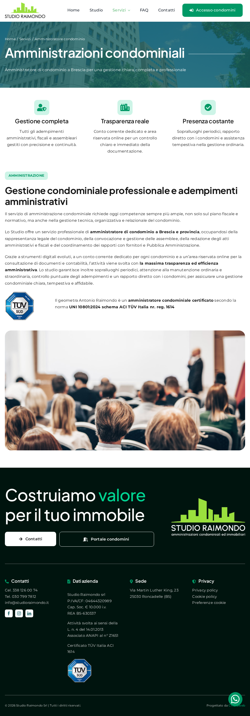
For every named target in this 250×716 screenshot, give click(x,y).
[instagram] (19, 613)
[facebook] (9, 613)
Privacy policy (205, 590)
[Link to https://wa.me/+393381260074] (235, 699)
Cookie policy (204, 596)
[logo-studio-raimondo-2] (208, 500)
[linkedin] (29, 613)
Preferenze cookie (209, 602)
